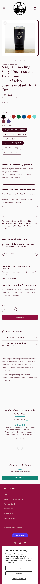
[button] (4, 8)
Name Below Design (11, 148)
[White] (9, 117)
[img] (20, 416)
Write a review (20, 478)
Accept (18, 568)
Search (6, 494)
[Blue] (24, 117)
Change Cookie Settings (13, 527)
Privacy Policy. (11, 562)
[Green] (19, 117)
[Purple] (9, 121)
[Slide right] (24, 60)
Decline (19, 573)
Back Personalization (12, 152)
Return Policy (9, 513)
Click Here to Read (9, 278)
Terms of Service (10, 504)
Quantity (4, 305)
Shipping (4, 97)
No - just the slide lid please (14, 130)
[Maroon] (3, 121)
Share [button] (6, 102)
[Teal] (34, 117)
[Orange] (29, 117)
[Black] (3, 117)
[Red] (14, 117)
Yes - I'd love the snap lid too (15, 134)
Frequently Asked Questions (14, 499)
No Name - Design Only (13, 143)
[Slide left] (15, 60)
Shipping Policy (9, 518)
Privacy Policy (9, 509)
